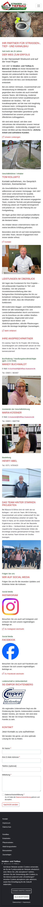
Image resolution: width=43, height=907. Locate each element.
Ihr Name (6, 748)
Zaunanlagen (7, 854)
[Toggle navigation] (39, 6)
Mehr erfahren (10, 331)
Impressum (6, 823)
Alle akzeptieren (21, 897)
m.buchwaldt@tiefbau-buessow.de (21, 369)
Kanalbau (6, 834)
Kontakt (8, 242)
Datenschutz (7, 827)
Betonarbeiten (7, 850)
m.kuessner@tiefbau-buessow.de (21, 417)
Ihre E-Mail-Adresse (10, 757)
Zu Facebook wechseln (14, 674)
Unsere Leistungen (12, 137)
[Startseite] (15, 5)
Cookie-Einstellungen (21, 891)
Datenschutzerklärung (14, 795)
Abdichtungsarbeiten (9, 846)
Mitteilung (6, 775)
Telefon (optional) (9, 766)
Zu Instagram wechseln (14, 629)
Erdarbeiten (6, 838)
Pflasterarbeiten (8, 842)
